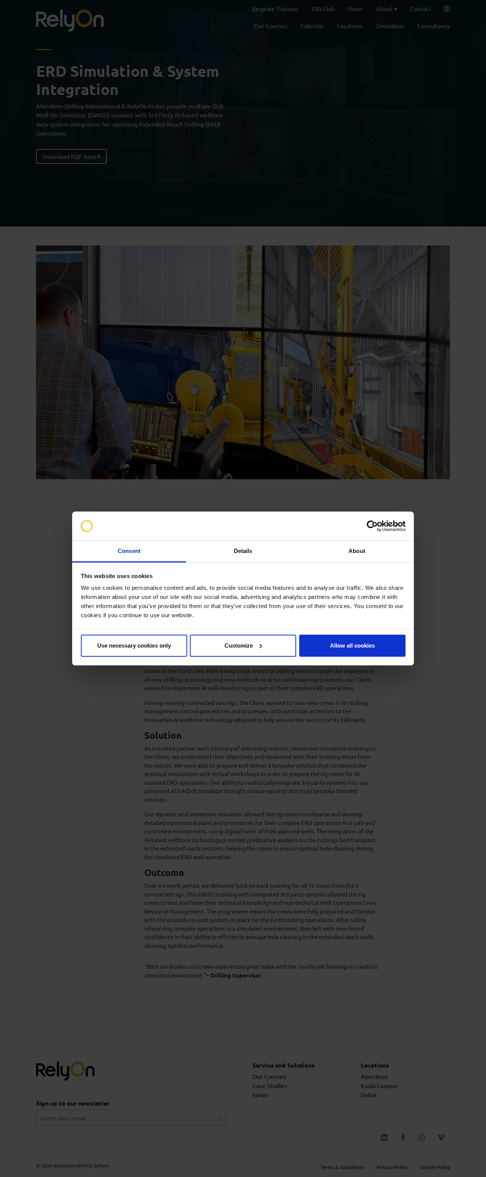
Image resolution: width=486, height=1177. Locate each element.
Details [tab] (243, 551)
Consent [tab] (129, 551)
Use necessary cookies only (134, 645)
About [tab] (357, 551)
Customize (238, 645)
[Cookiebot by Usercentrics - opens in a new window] (372, 526)
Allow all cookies (352, 645)
